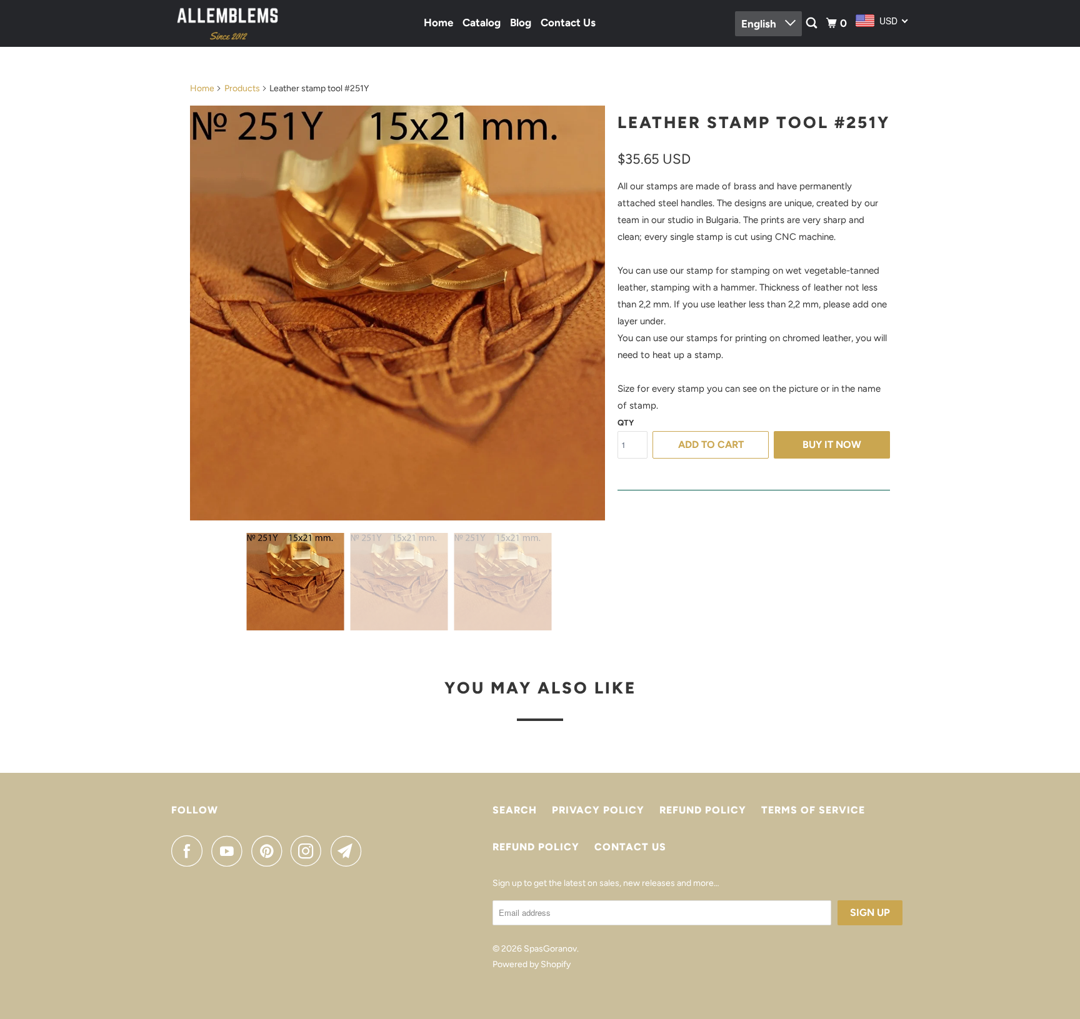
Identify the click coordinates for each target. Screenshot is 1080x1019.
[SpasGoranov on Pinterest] (269, 851)
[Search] (812, 23)
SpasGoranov (550, 948)
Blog (520, 22)
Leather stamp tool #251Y (754, 122)
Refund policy (702, 810)
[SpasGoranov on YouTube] (230, 851)
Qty (626, 422)
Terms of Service (813, 810)
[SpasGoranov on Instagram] (309, 851)
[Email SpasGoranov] (349, 851)
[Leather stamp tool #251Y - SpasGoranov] (397, 313)
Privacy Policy (598, 810)
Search (514, 810)
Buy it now (831, 444)
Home (438, 22)
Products (242, 88)
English (760, 23)
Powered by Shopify (531, 964)
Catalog (481, 22)
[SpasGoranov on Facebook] (190, 851)
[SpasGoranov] (227, 23)
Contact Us (568, 22)
